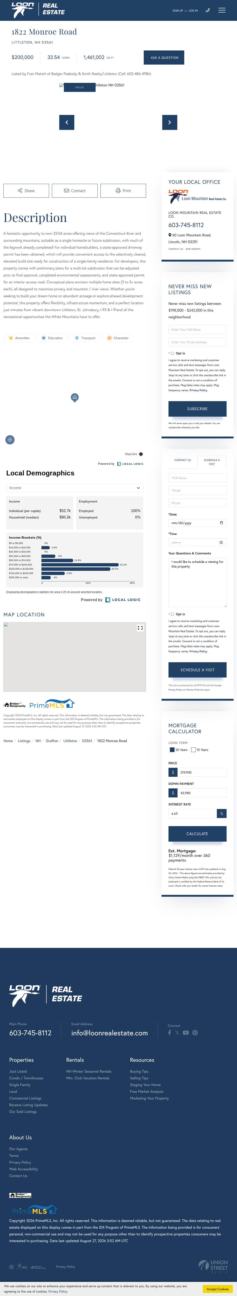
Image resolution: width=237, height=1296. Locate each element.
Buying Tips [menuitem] (139, 1071)
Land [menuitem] (13, 1091)
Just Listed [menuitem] (18, 1071)
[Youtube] (186, 1033)
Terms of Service (195, 689)
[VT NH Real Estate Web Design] (213, 1266)
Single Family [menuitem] (19, 1084)
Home (8, 740)
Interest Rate (179, 804)
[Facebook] (169, 1033)
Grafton (52, 740)
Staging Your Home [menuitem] (145, 1084)
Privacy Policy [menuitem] (20, 1162)
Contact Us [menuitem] (18, 1175)
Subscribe (197, 408)
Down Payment (181, 784)
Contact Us (175, 248)
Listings (24, 740)
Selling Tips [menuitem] (139, 1078)
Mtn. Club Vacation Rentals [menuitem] (87, 1078)
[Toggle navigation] (221, 10)
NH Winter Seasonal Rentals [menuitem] (89, 1071)
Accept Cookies (218, 1289)
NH (38, 740)
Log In (193, 10)
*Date (172, 514)
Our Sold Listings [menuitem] (23, 1111)
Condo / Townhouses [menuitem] (26, 1078)
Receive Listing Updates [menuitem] (28, 1104)
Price (172, 763)
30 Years (181, 749)
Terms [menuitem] (14, 1155)
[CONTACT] (164, 57)
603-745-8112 (186, 225)
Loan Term (178, 742)
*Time (172, 534)
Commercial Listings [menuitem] (25, 1098)
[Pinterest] (195, 1033)
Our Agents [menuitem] (18, 1148)
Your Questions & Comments (189, 553)
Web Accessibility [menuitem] (23, 1169)
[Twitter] (177, 1033)
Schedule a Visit (212, 462)
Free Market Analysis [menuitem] (147, 1091)
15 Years (202, 749)
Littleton (70, 740)
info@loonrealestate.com (109, 1032)
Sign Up (177, 10)
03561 (87, 740)
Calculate (197, 833)
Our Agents (193, 248)
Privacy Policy (198, 390)
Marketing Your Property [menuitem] (149, 1098)
